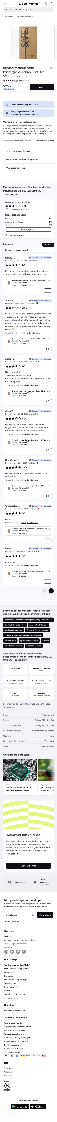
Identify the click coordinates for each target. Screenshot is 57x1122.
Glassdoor (8, 1072)
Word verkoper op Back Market (17, 965)
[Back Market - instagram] (6, 952)
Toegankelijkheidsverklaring (15, 944)
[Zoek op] (6, 9)
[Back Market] (28, 4)
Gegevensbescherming (14, 1034)
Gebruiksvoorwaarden (13, 1023)
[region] (28, 777)
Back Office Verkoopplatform (16, 968)
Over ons (8, 936)
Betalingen (8, 972)
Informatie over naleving (45, 141)
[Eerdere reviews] (44, 590)
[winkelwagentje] (51, 3)
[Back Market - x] (24, 952)
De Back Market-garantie (14, 1030)
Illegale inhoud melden (13, 1048)
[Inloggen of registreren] (45, 3)
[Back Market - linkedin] (12, 952)
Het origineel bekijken (31, 333)
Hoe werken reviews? (16, 235)
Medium (7, 1075)
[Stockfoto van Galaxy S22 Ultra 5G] (24, 43)
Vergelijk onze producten (14, 994)
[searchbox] (30, 9)
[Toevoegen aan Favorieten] (51, 68)
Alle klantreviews (11, 998)
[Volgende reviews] (51, 590)
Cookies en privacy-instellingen (17, 1037)
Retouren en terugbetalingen (16, 979)
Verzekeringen (10, 983)
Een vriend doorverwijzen (14, 1010)
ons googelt (12, 853)
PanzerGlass (18, 141)
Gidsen (7, 990)
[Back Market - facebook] (18, 952)
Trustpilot (8, 1068)
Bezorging (8, 976)
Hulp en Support (11, 987)
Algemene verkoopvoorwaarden (17, 1026)
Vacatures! (8, 947)
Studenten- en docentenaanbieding (19, 940)
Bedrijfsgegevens (11, 1045)
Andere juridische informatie (16, 1041)
